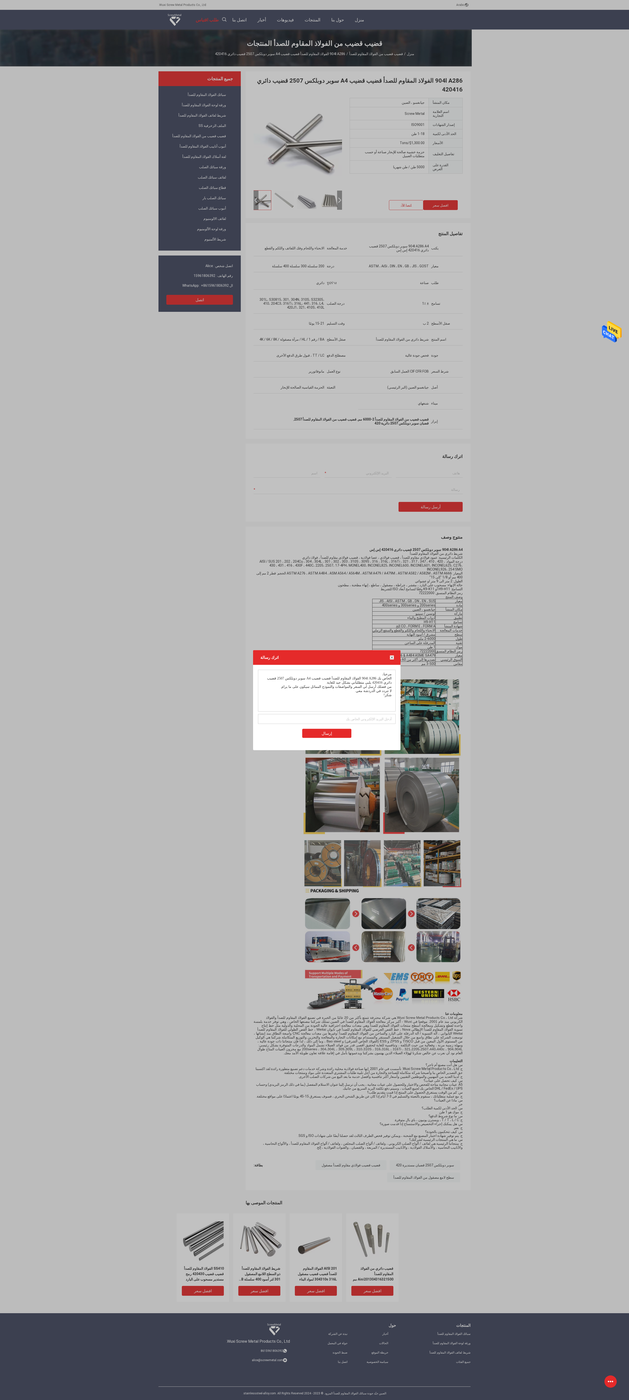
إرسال (327, 733)
